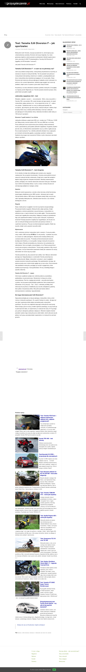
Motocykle (38, 632)
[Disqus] (36, 342)
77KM (23, 632)
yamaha (49, 632)
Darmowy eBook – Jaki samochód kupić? (69, 651)
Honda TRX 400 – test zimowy (46, 439)
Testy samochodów (63, 654)
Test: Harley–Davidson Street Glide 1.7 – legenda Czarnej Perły (48, 563)
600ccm (19, 632)
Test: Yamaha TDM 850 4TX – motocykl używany (48, 493)
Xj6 (46, 632)
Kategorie (65, 109)
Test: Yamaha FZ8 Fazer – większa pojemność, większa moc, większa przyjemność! (48, 418)
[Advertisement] (43, 20)
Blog (5, 35)
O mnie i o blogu (36, 651)
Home (52, 35)
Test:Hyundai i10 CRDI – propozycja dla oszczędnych (48, 455)
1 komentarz (17, 49)
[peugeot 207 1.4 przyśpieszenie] (1, 336)
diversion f (32, 632)
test (41, 632)
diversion (27, 632)
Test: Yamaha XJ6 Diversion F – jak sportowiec (35, 44)
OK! (54, 669)
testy (44, 632)
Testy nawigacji (63, 659)
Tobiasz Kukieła (31, 49)
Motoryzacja (62, 661)
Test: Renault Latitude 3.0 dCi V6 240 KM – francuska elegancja (48, 473)
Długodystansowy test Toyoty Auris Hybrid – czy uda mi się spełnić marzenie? (48, 604)
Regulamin (34, 654)
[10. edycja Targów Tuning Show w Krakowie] (84, 336)
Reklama (34, 656)
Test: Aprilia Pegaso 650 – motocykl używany (48, 516)
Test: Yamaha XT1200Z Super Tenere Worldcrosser (47, 584)
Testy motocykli (58, 35)
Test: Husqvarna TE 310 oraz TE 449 (48, 539)
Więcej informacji (46, 669)
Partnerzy (34, 661)
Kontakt (33, 659)
